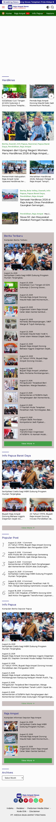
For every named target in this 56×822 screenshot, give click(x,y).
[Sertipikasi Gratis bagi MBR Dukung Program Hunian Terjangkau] (28, 257)
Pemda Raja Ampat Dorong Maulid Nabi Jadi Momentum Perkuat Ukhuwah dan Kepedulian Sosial (14, 103)
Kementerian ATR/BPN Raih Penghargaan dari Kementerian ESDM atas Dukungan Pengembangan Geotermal (35, 396)
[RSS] (41, 800)
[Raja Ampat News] (17, 7)
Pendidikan (13, 146)
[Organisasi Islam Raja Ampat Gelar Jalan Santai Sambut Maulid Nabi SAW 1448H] (42, 91)
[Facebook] (16, 800)
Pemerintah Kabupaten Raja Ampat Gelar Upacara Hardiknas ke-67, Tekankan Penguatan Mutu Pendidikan (13, 179)
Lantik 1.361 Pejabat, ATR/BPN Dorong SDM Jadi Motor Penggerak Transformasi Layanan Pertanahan (30, 594)
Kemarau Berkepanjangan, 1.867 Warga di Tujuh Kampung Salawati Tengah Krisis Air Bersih (35, 322)
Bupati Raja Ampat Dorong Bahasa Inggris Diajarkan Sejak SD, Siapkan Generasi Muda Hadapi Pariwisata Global (35, 347)
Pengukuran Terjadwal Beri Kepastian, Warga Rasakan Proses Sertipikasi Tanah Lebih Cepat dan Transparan (35, 384)
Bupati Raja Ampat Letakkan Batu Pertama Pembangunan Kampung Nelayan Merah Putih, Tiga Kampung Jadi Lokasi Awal (35, 371)
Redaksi (20, 808)
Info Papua (22, 144)
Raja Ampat (25, 146)
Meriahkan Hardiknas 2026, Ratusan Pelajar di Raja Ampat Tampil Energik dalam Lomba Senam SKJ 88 (42, 179)
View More (27, 443)
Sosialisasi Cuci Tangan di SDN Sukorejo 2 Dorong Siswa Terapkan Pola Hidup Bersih (35, 286)
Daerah (12, 144)
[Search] (52, 7)
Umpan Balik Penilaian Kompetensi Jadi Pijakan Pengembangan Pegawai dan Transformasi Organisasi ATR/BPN (34, 420)
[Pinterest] (26, 800)
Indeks (10, 808)
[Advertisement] (28, 45)
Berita (5, 144)
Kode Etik (21, 811)
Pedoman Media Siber (38, 808)
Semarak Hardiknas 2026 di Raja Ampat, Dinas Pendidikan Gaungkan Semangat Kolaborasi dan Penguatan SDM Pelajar (37, 205)
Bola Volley (32, 190)
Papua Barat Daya (36, 193)
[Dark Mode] (47, 7)
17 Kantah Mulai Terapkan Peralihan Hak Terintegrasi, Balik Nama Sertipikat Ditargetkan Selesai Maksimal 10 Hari (36, 408)
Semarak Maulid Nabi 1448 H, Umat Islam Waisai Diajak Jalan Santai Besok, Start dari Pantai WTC (35, 335)
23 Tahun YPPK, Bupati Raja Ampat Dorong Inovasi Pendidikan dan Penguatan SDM (36, 359)
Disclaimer (34, 811)
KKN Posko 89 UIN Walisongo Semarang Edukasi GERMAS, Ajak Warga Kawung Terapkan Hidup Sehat (28, 555)
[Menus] (4, 7)
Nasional (32, 144)
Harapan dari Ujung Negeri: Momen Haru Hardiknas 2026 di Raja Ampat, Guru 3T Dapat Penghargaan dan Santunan (25, 155)
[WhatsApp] (36, 800)
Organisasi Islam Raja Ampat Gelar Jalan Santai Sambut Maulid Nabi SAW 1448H (40, 103)
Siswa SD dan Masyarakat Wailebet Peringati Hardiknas (36, 218)
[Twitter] (21, 800)
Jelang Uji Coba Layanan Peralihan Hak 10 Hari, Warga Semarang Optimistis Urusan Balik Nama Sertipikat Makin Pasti (31, 584)
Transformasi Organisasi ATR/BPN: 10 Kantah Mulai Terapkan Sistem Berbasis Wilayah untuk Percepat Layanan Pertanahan (33, 433)
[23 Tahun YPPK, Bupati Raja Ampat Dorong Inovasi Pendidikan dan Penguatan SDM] (11, 360)
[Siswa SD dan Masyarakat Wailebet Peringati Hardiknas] (10, 218)
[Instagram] (31, 800)
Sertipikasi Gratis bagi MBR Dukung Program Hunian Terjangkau (26, 276)
